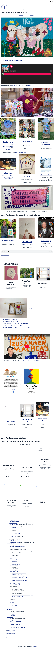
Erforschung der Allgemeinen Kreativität (17, 546)
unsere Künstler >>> (5, 255)
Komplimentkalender (16, 559)
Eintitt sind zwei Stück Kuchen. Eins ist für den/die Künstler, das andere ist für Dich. (8, 177)
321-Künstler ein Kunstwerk (14, 540)
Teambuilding (12, 615)
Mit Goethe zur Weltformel (14, 624)
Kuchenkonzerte (8, 173)
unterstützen (9, 631)
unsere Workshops (8, 240)
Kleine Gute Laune (14, 524)
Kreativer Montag (8, 142)
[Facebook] (50, 1)
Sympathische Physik (13, 571)
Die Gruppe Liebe (12, 620)
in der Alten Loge (8, 149)
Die (10, 524)
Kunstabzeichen (27, 141)
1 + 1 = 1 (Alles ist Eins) (16, 584)
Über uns (23, 4)
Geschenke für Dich (11, 633)
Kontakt (27, 9)
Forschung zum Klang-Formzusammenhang (20, 578)
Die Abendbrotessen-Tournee (15, 526)
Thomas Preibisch (13, 605)
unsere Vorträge (46, 241)
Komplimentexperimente (16, 564)
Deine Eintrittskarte (11, 630)
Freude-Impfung (12, 527)
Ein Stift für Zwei (27, 242)
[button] (50, 74)
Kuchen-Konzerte (12, 537)
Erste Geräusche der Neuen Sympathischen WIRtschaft (14, 325)
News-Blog (32, 15)
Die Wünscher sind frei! (14, 521)
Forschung (45, 4)
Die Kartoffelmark (13, 523)
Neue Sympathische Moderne (20, 152)
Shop (23, 9)
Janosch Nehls (12, 603)
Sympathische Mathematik (14, 583)
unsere (11, 520)
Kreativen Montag (30, 85)
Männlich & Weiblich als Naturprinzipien (17, 627)
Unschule (33, 4)
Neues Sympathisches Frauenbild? (10, 319)
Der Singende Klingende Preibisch (16, 621)
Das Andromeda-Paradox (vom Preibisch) (20, 580)
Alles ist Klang (12, 628)
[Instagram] (52, 1)
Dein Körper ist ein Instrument (15, 625)
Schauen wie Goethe (46, 175)
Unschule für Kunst (27, 177)
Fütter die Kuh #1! (13, 536)
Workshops (39, 4)
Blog (50, 4)
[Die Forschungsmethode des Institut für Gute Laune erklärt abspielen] (11, 66)
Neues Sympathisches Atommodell (19, 573)
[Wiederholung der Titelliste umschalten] (15, 71)
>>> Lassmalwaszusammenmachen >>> (31, 360)
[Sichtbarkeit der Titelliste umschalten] (51, 71)
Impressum (6, 635)
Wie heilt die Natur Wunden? (17, 596)
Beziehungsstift (26, 244)
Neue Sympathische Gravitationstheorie (19, 574)
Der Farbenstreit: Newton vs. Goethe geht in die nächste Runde (15, 323)
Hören (28, 4)
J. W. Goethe (12, 608)
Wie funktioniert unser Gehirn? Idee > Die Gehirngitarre (22, 595)
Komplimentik (12, 558)
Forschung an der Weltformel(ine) (18, 576)
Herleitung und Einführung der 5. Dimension (20, 577)
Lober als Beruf (17, 533)
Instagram (21, 15)
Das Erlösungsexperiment (14, 542)
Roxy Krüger (11, 602)
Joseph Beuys (12, 606)
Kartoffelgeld (11, 421)
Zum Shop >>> (32, 308)
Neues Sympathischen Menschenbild (10, 321)
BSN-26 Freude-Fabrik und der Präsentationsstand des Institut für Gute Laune (18, 327)
